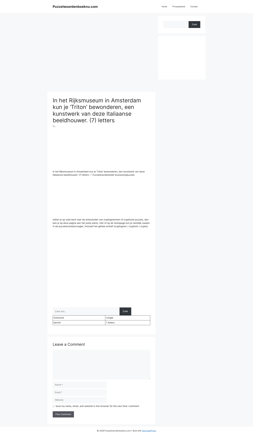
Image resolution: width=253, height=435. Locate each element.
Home (164, 6)
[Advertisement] (101, 34)
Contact (194, 6)
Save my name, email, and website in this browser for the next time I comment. (98, 406)
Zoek (125, 311)
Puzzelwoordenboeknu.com (75, 7)
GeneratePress (149, 430)
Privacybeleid (178, 6)
